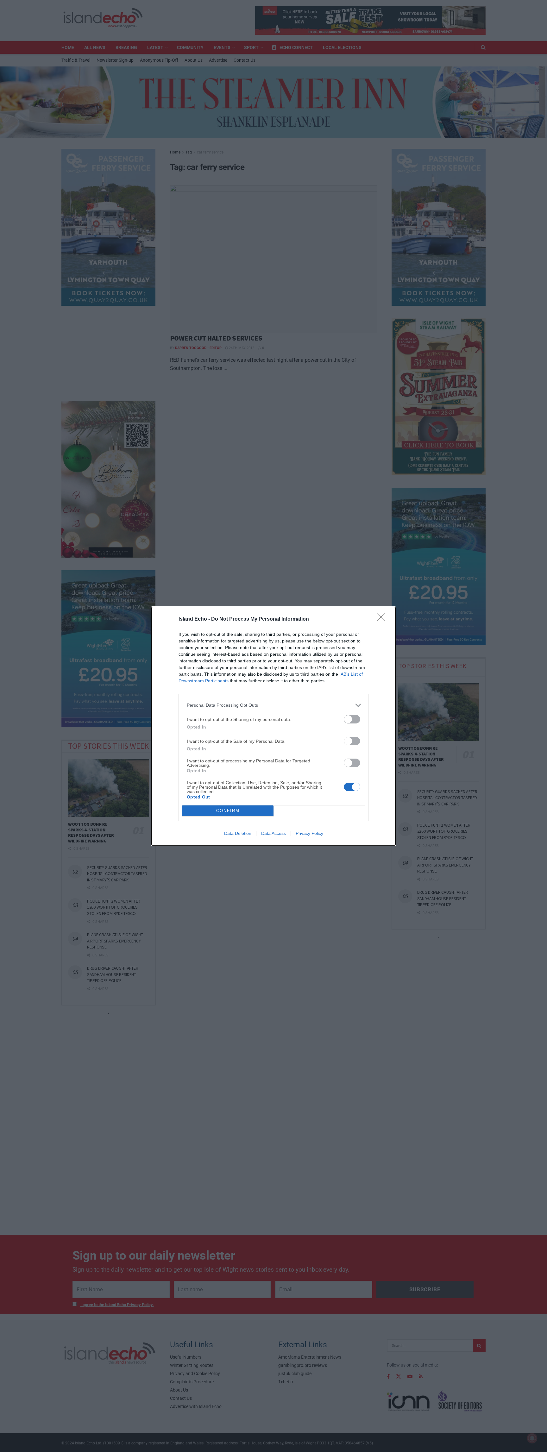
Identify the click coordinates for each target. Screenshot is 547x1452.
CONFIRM (228, 810)
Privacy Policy (309, 833)
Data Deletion (237, 833)
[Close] (383, 619)
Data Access (273, 833)
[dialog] (273, 726)
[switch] (352, 719)
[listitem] (273, 705)
